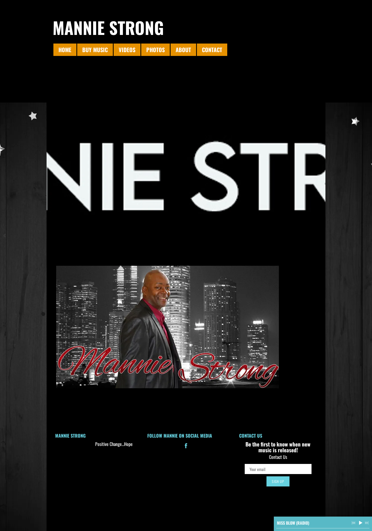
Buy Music (95, 50)
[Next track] (366, 523)
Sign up (278, 481)
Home (64, 50)
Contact (212, 50)
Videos (127, 50)
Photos (155, 50)
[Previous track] (353, 523)
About (183, 50)
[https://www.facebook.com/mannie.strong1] (186, 446)
